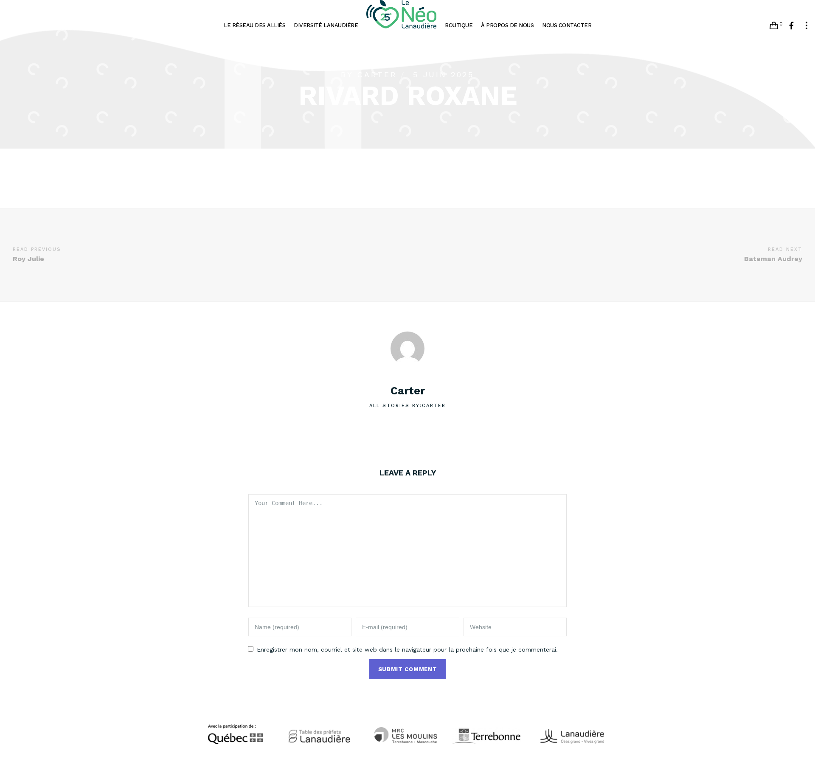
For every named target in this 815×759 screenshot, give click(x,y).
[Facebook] (791, 25)
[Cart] (773, 25)
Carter (377, 74)
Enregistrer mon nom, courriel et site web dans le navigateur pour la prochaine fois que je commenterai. (407, 649)
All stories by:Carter (407, 405)
